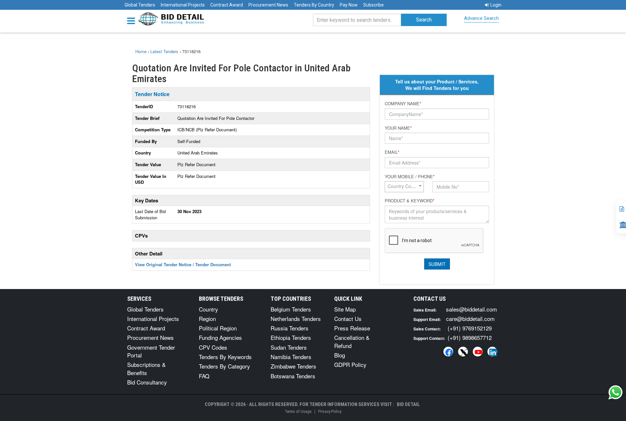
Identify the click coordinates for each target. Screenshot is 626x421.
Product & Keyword (409, 201)
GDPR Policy (350, 364)
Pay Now (349, 4)
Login (495, 4)
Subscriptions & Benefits (146, 368)
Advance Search (481, 18)
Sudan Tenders (289, 347)
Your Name (398, 128)
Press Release (352, 328)
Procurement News (268, 4)
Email (392, 152)
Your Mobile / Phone (410, 177)
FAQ (204, 376)
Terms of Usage (298, 411)
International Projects (183, 4)
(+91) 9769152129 (470, 328)
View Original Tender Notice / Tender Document (183, 264)
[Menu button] (132, 20)
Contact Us (348, 318)
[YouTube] (478, 351)
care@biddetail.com (470, 318)
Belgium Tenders (291, 309)
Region (207, 318)
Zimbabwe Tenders (293, 366)
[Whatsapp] (615, 392)
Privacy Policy (329, 411)
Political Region (218, 328)
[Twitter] (463, 351)
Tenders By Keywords (225, 357)
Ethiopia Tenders (291, 337)
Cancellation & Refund (351, 341)
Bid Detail (408, 404)
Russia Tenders (289, 328)
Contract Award (226, 4)
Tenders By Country (314, 4)
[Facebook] (448, 351)
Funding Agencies (220, 337)
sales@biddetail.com (471, 309)
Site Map (345, 309)
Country (208, 309)
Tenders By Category (224, 366)
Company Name (403, 104)
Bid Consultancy (147, 382)
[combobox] (404, 186)
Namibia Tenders (291, 357)
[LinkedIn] (492, 351)
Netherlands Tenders (296, 318)
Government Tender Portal (151, 351)
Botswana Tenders (293, 376)
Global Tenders (140, 4)
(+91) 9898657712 (470, 337)
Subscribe (373, 4)
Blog (339, 355)
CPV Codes (213, 347)
